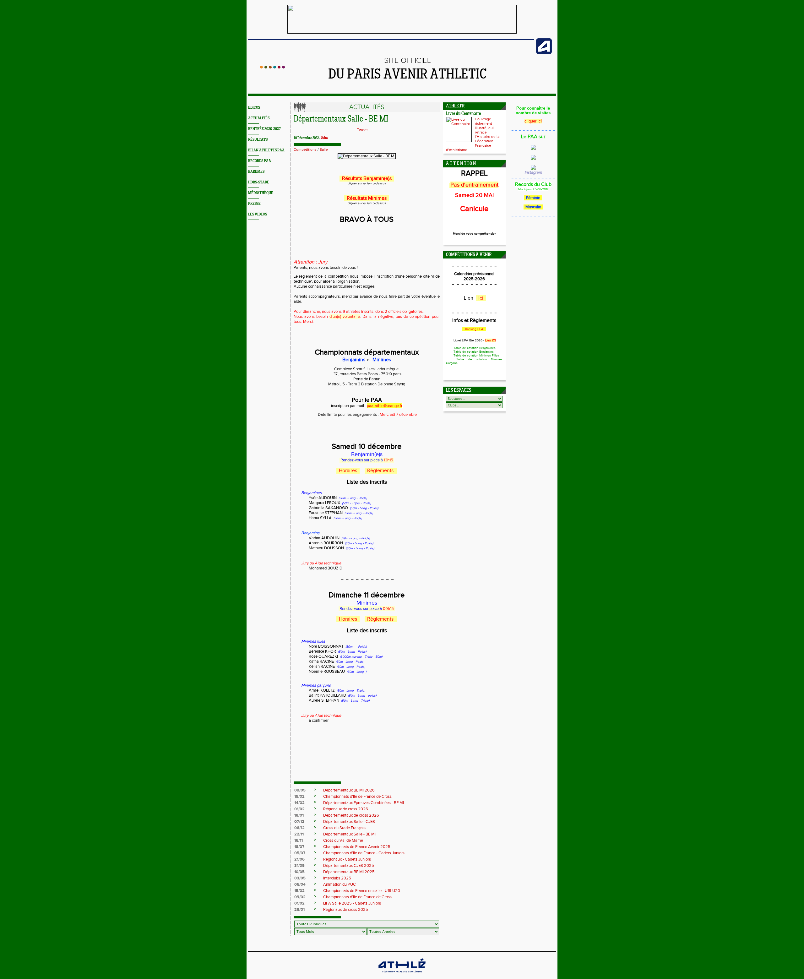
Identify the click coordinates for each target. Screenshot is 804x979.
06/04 (300, 884)
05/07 (299, 853)
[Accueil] (272, 67)
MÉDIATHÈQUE (260, 193)
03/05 (300, 878)
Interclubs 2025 (337, 878)
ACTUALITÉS (258, 118)
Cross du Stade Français (344, 827)
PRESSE (254, 204)
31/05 (299, 865)
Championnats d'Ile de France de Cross (357, 796)
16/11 (298, 840)
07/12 (299, 821)
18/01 (299, 815)
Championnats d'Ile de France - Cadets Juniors (364, 853)
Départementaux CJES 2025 (348, 865)
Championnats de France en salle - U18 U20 (361, 890)
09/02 (300, 897)
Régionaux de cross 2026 (345, 809)
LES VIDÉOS (257, 214)
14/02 (299, 802)
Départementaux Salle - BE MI (349, 834)
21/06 (299, 859)
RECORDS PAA (259, 161)
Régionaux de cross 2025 (345, 909)
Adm (324, 138)
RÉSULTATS (258, 140)
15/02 (299, 796)
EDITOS (254, 108)
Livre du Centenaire (463, 113)
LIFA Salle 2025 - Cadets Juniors (352, 903)
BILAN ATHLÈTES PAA (266, 150)
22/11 (299, 834)
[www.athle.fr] (544, 52)
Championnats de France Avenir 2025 (356, 846)
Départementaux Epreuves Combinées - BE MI (363, 802)
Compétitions (305, 149)
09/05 (300, 790)
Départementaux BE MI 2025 (349, 871)
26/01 (299, 909)
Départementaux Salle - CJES (349, 821)
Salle (324, 149)
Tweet (362, 130)
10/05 (299, 871)
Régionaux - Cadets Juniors (347, 859)
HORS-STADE (258, 182)
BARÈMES (256, 172)
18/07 (299, 846)
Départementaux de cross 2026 (351, 815)
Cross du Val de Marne (343, 840)
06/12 (299, 827)
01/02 (299, 809)
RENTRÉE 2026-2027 (264, 129)
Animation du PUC (339, 884)
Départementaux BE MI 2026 (349, 790)
